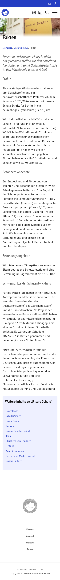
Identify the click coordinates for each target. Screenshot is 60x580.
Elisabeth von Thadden (18, 440)
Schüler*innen (13, 415)
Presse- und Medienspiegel (20, 456)
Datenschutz (21, 569)
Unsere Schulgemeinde (18, 431)
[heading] (30, 529)
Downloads (12, 410)
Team (9, 435)
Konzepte (11, 426)
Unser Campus (13, 421)
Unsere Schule (21, 47)
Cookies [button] (41, 569)
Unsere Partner (14, 460)
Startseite (7, 47)
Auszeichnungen (15, 451)
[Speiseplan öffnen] (34, 12)
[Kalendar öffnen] (40, 12)
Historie (10, 445)
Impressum (32, 569)
